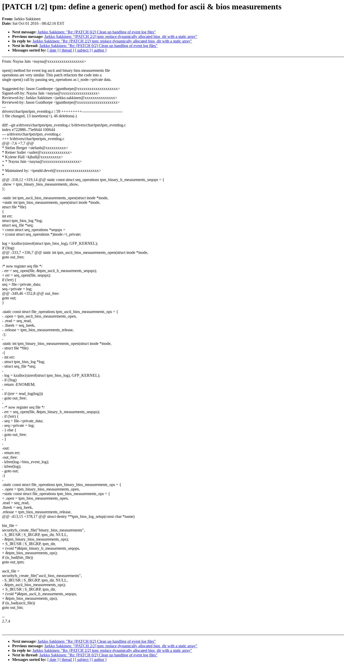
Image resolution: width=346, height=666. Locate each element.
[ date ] (53, 50)
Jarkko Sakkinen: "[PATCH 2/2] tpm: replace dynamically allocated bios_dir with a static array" (120, 36)
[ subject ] (83, 50)
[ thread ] (67, 50)
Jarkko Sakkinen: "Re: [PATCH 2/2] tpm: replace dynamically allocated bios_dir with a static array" (112, 41)
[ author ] (99, 50)
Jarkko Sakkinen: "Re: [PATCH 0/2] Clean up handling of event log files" (96, 32)
